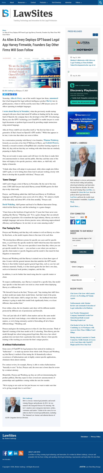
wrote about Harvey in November (16, 111)
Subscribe (82, 252)
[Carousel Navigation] (83, 34)
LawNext (73, 197)
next (96, 34)
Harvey (49, 101)
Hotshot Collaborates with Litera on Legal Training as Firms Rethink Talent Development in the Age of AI (82, 62)
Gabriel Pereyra (52, 143)
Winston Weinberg (51, 140)
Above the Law (84, 192)
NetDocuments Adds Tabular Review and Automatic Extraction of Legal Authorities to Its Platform (82, 305)
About (12, 2)
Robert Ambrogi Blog (30, 15)
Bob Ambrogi (9, 91)
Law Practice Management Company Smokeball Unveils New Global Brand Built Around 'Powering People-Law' (81, 316)
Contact (33, 2)
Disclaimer (84, 436)
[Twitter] (78, 222)
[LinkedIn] (83, 222)
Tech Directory (56, 2)
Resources (21, 2)
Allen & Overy (16, 98)
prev (94, 34)
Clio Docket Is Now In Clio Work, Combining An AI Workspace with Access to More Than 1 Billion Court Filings (82, 329)
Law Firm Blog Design (89, 467)
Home (4, 2)
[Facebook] (72, 222)
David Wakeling (9, 204)
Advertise (68, 2)
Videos (78, 2)
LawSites (89, 190)
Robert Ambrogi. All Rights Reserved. (27, 467)
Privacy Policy (95, 436)
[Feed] (21, 453)
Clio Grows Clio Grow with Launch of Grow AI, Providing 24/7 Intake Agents (82, 295)
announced (54, 98)
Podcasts (43, 2)
